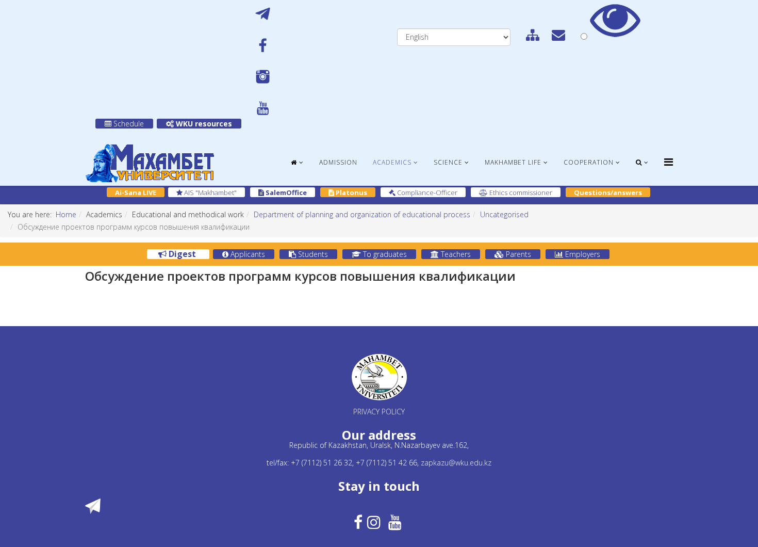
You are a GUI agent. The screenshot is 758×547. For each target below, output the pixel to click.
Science (448, 162)
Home (66, 214)
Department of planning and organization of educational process (362, 214)
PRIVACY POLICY (379, 411)
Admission (338, 162)
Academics (392, 162)
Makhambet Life (513, 162)
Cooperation (589, 162)
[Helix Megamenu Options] (668, 161)
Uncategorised (504, 214)
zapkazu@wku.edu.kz (456, 463)
